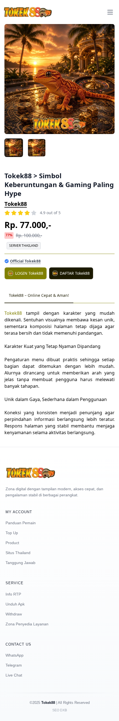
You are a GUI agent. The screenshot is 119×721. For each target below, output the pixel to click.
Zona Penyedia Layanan (27, 624)
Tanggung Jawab (20, 562)
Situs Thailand (18, 552)
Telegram (14, 665)
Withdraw (14, 614)
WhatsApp (15, 655)
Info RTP (13, 594)
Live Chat (14, 675)
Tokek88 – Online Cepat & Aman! (39, 295)
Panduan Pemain (21, 523)
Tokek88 (15, 204)
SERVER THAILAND (23, 245)
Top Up (12, 533)
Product (12, 543)
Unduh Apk (15, 604)
